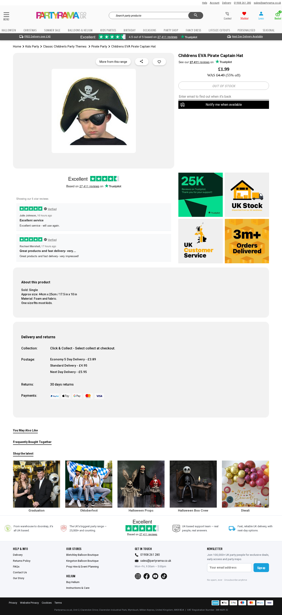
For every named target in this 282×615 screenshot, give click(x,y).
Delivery (226, 2)
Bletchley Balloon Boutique (82, 554)
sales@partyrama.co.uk (267, 2)
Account (214, 2)
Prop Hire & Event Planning (82, 566)
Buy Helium (72, 582)
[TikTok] (164, 576)
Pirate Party (99, 46)
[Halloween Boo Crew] (193, 484)
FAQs (16, 566)
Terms (58, 602)
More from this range (113, 61)
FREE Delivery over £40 (37, 36)
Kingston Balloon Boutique (82, 560)
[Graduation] (36, 484)
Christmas (30, 30)
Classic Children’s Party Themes (65, 46)
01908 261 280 (242, 2)
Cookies (47, 602)
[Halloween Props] (141, 484)
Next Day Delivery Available (247, 36)
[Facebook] (146, 576)
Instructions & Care (77, 587)
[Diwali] (245, 484)
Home (17, 46)
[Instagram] (138, 576)
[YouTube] (155, 576)
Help (204, 2)
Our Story (18, 578)
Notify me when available (224, 105)
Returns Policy (21, 560)
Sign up (261, 567)
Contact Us (20, 572)
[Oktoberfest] (88, 484)
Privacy (13, 602)
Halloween (9, 30)
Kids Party (32, 46)
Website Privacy (29, 602)
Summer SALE (52, 30)
